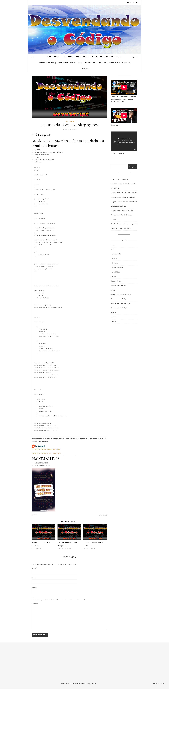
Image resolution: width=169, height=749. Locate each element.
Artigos (84, 69)
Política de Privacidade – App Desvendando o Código (108, 63)
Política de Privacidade (102, 57)
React (114, 321)
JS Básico (115, 263)
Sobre (118, 57)
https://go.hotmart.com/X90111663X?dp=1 (46, 453)
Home (48, 57)
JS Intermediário (117, 267)
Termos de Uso (82, 57)
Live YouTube (116, 254)
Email (34, 578)
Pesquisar (132, 167)
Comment (35, 604)
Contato (68, 57)
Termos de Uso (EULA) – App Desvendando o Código (59, 63)
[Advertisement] (124, 362)
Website (34, 588)
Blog (56, 57)
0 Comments (103, 515)
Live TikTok (69, 121)
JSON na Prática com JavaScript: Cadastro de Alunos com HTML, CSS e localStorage (123, 183)
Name (34, 568)
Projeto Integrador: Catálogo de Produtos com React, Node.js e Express (122, 214)
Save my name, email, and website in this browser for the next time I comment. (58, 600)
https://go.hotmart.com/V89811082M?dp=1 (46, 449)
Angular (114, 258)
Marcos (36, 515)
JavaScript (115, 317)
